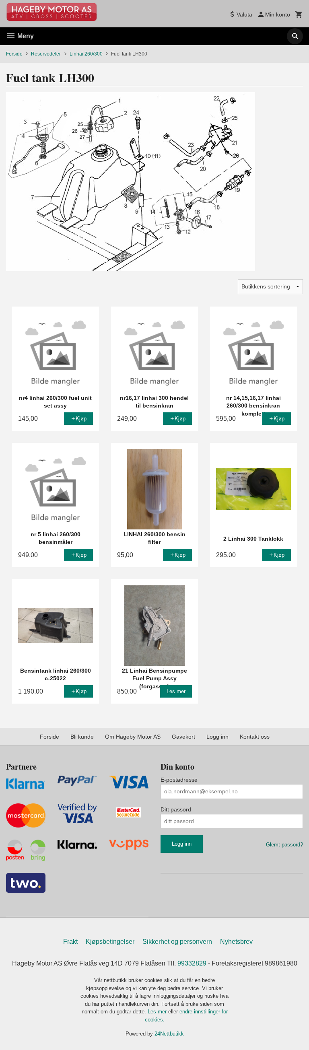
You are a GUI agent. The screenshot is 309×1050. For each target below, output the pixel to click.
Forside (14, 54)
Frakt (70, 941)
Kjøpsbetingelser (110, 941)
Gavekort (183, 736)
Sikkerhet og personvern (177, 941)
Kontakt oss (255, 736)
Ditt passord (176, 809)
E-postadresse (179, 779)
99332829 (191, 963)
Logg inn (217, 736)
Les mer (158, 1012)
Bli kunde (82, 736)
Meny (25, 36)
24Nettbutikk (169, 1034)
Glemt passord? (284, 845)
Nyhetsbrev (236, 941)
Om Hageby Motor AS (133, 736)
